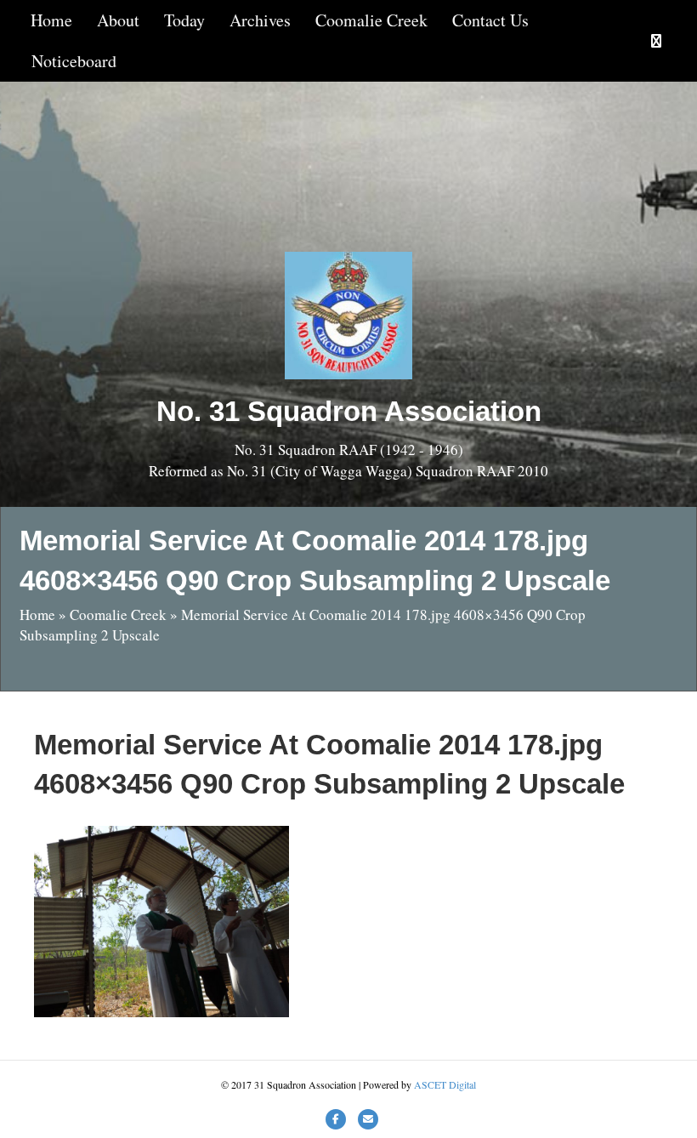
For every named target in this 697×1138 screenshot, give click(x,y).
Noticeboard (73, 60)
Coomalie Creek (371, 20)
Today (184, 20)
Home (51, 20)
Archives (260, 20)
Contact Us (490, 20)
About (118, 20)
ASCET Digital (445, 1084)
